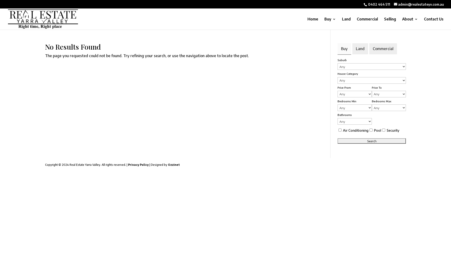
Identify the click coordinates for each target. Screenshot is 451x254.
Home (312, 19)
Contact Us (433, 19)
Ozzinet (174, 165)
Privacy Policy (138, 165)
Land (346, 19)
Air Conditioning (356, 130)
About (407, 19)
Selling (390, 19)
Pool (377, 130)
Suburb (342, 60)
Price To (377, 87)
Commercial (367, 19)
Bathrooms (345, 114)
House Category (348, 73)
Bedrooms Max (381, 101)
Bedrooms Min (347, 101)
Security (393, 130)
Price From (344, 87)
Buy (327, 19)
